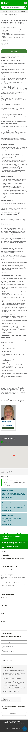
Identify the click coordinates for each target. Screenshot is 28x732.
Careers (19, 721)
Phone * (3, 621)
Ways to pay (5, 43)
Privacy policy (18, 728)
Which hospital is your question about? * (13, 558)
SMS (13, 678)
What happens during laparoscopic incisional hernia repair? (13, 32)
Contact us (5, 45)
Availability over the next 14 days (9, 404)
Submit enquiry (14, 713)
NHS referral (7, 656)
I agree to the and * (14, 707)
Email (6, 678)
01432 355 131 (16, 546)
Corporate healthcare (20, 723)
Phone (19, 678)
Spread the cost (8, 646)
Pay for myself (8, 642)
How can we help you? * (8, 574)
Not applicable (8, 660)
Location (4, 42)
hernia (3, 77)
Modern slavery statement (14, 726)
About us (8, 721)
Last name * (4, 605)
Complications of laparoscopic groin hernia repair (13, 38)
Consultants (5, 40)
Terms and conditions (10, 728)
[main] (14, 366)
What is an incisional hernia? (9, 27)
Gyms (11, 11)
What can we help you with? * (10, 566)
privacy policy (7, 708)
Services (17, 11)
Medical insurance (9, 651)
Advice (23, 11)
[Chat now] (24, 728)
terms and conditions (17, 706)
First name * (4, 598)
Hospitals (5, 11)
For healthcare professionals (9, 722)
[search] (14, 7)
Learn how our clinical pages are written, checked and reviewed (13, 392)
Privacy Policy (16, 691)
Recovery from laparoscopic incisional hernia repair (13, 35)
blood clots (7, 281)
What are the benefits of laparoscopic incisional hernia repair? (14, 29)
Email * (3, 613)
